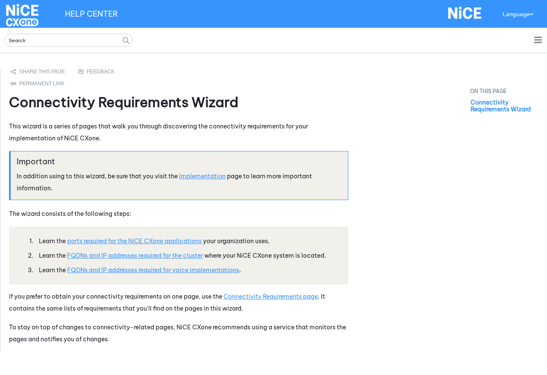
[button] (126, 40)
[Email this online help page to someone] (38, 72)
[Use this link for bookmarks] (38, 84)
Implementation (202, 176)
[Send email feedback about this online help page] (106, 72)
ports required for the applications (134, 241)
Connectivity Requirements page (271, 296)
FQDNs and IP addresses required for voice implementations (153, 270)
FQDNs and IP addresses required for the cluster (135, 255)
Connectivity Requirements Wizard (501, 106)
